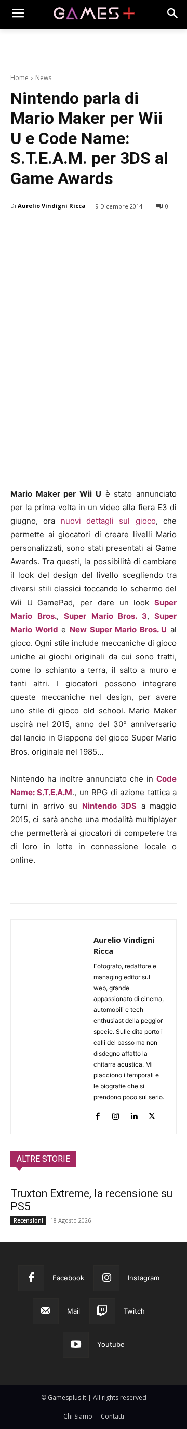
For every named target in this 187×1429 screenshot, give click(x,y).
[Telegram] (116, 233)
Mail (73, 1311)
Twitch (134, 1311)
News (43, 77)
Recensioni (28, 1220)
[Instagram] (115, 1114)
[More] (141, 233)
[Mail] (46, 1311)
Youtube (111, 1344)
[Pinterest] (68, 233)
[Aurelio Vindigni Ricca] (52, 1027)
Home (19, 77)
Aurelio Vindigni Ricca (52, 206)
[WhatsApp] (92, 233)
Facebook (68, 1278)
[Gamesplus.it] (93, 14)
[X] (44, 233)
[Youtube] (76, 1345)
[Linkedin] (134, 1114)
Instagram (143, 1278)
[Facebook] (20, 233)
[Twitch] (102, 1311)
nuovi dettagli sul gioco (108, 521)
